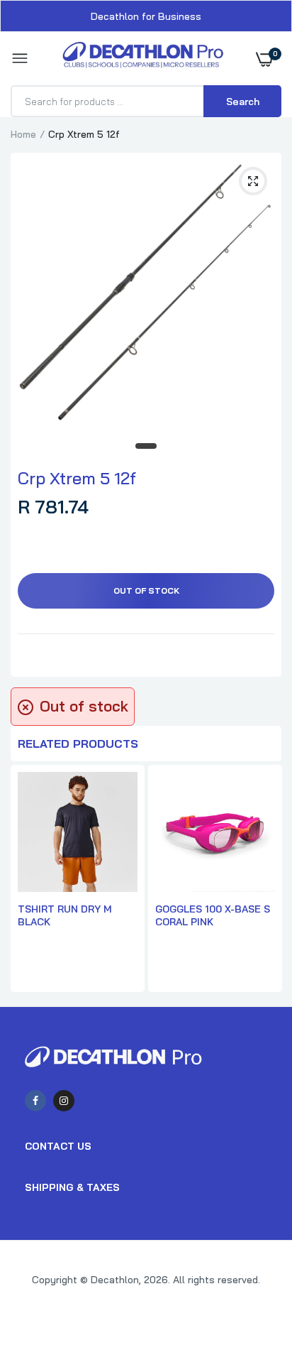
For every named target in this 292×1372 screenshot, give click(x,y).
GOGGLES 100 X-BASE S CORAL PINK (212, 915)
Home (23, 134)
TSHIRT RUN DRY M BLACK (65, 915)
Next (263, 880)
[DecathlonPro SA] (143, 58)
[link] (253, 1283)
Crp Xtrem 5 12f (77, 478)
